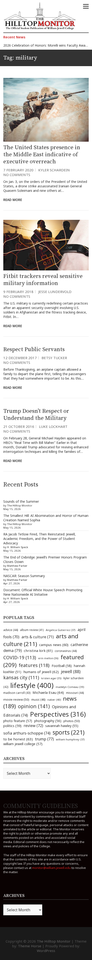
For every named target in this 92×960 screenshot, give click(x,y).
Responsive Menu (86, 6)
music (38, 699)
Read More (12, 199)
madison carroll (16, 693)
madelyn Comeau (70, 687)
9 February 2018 (18, 291)
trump (44, 739)
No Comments (16, 174)
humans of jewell (41, 671)
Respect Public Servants (34, 349)
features (34, 665)
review (33, 725)
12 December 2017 (20, 357)
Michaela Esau (48, 692)
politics (12, 725)
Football (62, 665)
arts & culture (37, 636)
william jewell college (22, 744)
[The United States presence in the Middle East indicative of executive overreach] (46, 110)
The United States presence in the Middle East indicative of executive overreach (41, 154)
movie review (16, 699)
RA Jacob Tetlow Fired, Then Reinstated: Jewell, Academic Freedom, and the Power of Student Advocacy (39, 538)
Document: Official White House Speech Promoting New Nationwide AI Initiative (42, 592)
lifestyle (32, 685)
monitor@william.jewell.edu (51, 868)
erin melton (48, 658)
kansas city (21, 677)
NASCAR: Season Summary (24, 576)
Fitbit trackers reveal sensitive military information (43, 280)
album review (32, 630)
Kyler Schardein (54, 170)
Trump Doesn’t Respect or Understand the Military (36, 415)
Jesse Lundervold (54, 291)
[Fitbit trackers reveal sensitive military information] (46, 245)
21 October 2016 (18, 426)
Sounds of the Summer (21, 501)
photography (47, 721)
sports (68, 732)
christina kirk (38, 650)
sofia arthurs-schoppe (26, 733)
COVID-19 (19, 657)
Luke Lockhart (53, 426)
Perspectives (58, 714)
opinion (34, 706)
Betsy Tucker (54, 357)
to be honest (18, 739)
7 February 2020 (18, 170)
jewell (70, 671)
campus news (53, 644)
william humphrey (70, 739)
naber (54, 699)
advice (10, 630)
